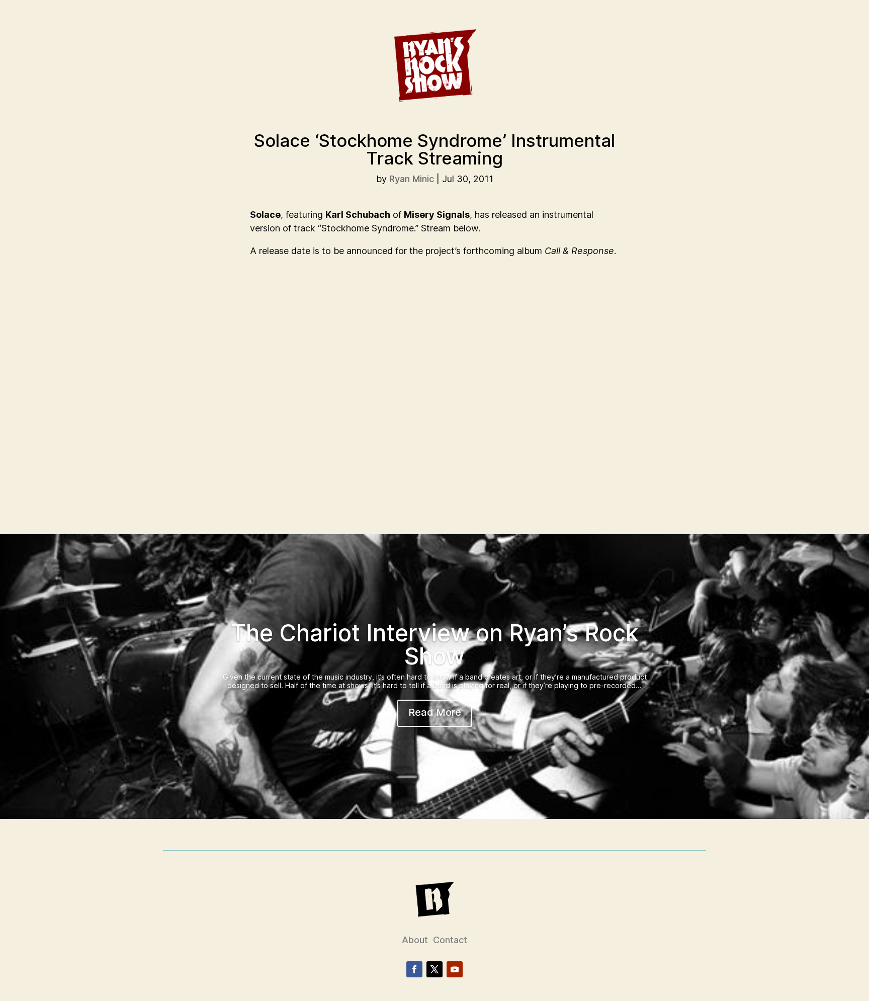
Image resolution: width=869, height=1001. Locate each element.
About (415, 940)
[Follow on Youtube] (455, 969)
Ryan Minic (411, 179)
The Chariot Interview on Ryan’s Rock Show (434, 644)
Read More (434, 712)
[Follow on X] (434, 969)
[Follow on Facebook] (414, 969)
